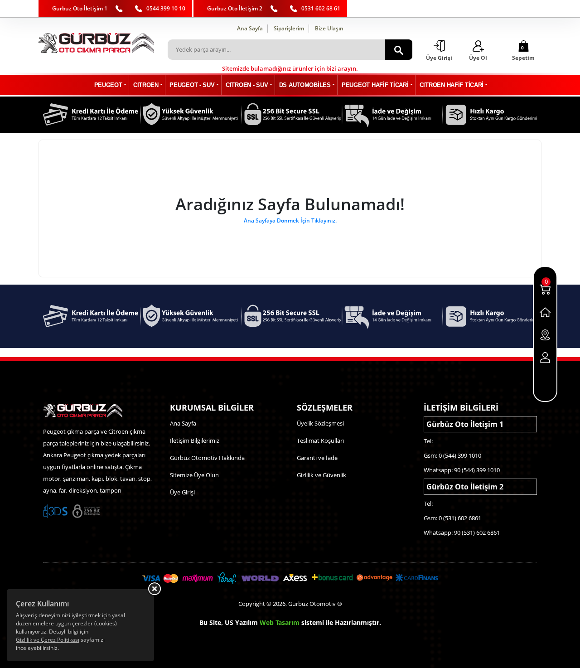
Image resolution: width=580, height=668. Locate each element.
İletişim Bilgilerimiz (194, 440)
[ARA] (398, 49)
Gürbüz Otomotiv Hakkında (207, 458)
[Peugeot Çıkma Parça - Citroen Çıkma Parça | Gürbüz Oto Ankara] (96, 43)
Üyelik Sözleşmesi (320, 423)
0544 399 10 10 (165, 8)
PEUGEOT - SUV (191, 85)
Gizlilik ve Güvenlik (321, 475)
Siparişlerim (289, 28)
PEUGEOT (108, 85)
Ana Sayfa (250, 28)
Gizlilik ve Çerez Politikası (47, 640)
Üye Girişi (182, 492)
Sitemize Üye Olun (194, 475)
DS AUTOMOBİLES (305, 85)
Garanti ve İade (317, 458)
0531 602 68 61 (320, 8)
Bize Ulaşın (329, 28)
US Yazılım (241, 622)
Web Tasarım (280, 622)
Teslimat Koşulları (320, 440)
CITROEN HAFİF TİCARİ (451, 85)
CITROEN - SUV (247, 85)
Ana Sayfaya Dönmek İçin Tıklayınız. (290, 220)
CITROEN (146, 85)
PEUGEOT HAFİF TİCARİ (375, 85)
